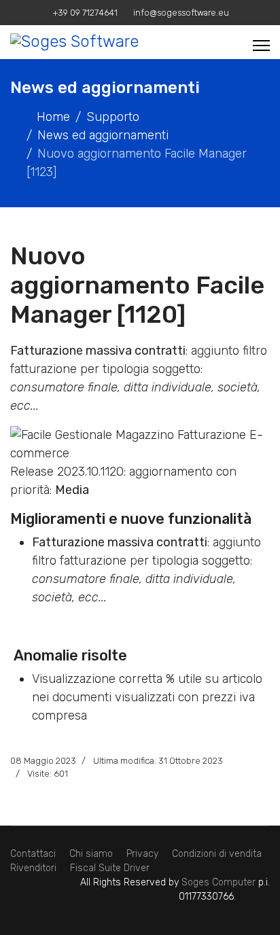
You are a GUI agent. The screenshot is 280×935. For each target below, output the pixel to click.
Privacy (142, 854)
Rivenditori (33, 868)
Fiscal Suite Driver (110, 868)
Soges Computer (219, 882)
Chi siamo (91, 854)
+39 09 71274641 (85, 12)
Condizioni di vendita (217, 854)
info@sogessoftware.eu (181, 12)
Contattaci (33, 854)
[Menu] (261, 45)
